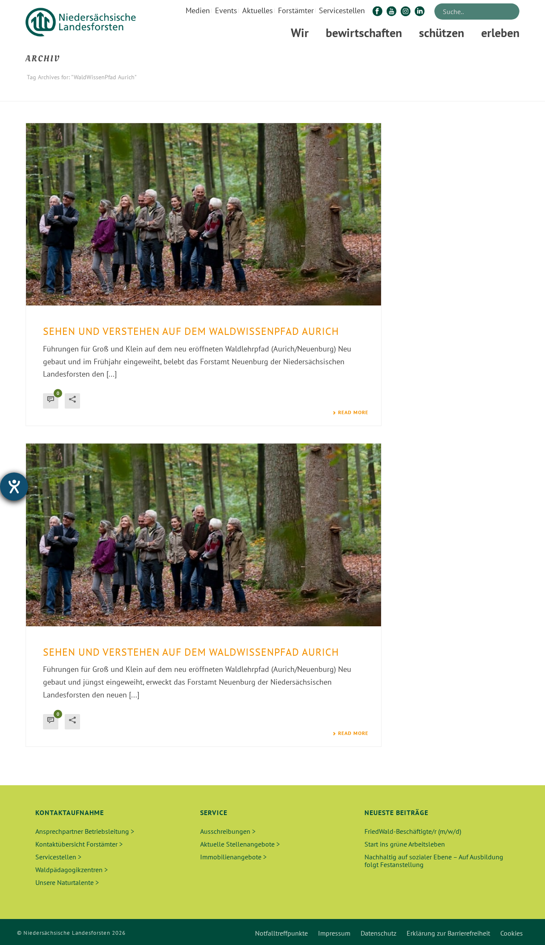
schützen (441, 32)
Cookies (511, 933)
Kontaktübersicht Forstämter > (79, 844)
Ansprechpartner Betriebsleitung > (84, 831)
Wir (300, 32)
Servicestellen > (58, 857)
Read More (353, 412)
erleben (500, 32)
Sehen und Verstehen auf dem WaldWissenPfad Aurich (191, 331)
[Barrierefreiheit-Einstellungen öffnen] (14, 486)
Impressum (334, 933)
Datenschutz (378, 933)
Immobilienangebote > (233, 857)
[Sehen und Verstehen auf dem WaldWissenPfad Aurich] (203, 214)
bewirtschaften (364, 32)
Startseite (435, 93)
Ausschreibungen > (227, 831)
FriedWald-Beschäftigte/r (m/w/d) (412, 831)
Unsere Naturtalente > (67, 882)
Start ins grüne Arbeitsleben (404, 844)
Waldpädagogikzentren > (71, 869)
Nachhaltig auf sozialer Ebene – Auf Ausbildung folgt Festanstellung (433, 860)
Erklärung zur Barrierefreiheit (448, 933)
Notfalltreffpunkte (281, 933)
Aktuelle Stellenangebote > (240, 844)
